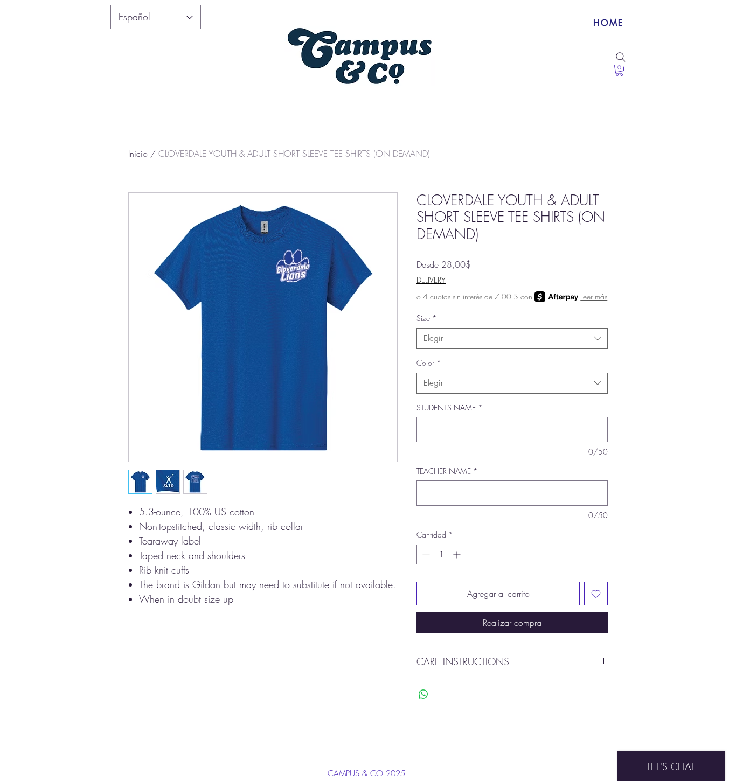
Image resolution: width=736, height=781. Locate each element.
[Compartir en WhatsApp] (423, 694)
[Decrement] (425, 554)
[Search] (620, 57)
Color (428, 363)
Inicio (138, 153)
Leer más (593, 296)
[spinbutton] (441, 554)
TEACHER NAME (447, 471)
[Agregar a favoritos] (596, 593)
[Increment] (457, 554)
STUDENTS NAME (449, 407)
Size (426, 318)
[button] (619, 70)
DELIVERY (431, 280)
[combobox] (512, 338)
